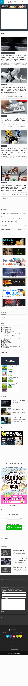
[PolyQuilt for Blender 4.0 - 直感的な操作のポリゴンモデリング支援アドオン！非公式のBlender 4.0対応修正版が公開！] (6, 570)
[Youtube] (8, 221)
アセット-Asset (7, 327)
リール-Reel (6, 339)
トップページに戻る (14, 204)
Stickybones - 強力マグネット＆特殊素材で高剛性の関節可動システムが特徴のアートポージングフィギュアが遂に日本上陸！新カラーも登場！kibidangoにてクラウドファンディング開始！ (14, 188)
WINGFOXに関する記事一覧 (6, 306)
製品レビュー (4, 84)
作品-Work (6, 340)
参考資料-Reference (5, 341)
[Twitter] (7, 636)
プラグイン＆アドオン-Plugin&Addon (11, 338)
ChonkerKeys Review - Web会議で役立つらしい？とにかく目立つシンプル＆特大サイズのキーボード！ (13, 120)
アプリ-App (4, 328)
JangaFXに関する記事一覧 (6, 286)
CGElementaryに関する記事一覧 (7, 245)
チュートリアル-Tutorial (8, 335)
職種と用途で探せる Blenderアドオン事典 (14, 467)
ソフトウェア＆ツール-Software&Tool (11, 333)
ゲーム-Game (4, 330)
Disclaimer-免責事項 (14, 649)
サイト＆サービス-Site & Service (10, 331)
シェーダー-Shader (7, 332)
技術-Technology (7, 342)
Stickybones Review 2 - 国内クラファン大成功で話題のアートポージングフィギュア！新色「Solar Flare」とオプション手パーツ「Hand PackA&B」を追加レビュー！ (14, 151)
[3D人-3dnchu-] (14, 2)
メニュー (2, 2)
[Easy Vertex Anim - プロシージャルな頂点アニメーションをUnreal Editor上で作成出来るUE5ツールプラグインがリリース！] (6, 411)
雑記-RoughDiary (5, 347)
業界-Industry (4, 345)
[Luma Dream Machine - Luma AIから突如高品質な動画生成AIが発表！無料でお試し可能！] (6, 420)
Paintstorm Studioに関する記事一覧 (8, 266)
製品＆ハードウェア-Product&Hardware (8, 52)
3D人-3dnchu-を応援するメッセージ (14, 515)
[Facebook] (5, 221)
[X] (2, 221)
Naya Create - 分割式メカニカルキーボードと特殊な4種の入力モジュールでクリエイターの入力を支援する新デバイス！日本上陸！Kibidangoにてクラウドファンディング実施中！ (13, 58)
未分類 (3, 343)
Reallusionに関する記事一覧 (6, 256)
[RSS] (15, 221)
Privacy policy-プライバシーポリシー (14, 645)
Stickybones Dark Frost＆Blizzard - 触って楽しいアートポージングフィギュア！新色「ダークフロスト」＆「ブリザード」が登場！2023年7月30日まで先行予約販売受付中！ (13, 90)
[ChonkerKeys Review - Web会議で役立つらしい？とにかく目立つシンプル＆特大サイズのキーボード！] (14, 107)
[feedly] (17, 636)
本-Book (5, 344)
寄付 (7, 518)
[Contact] (12, 221)
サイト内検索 (26, 2)
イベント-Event (7, 329)
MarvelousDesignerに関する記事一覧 (8, 276)
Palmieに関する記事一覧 (6, 296)
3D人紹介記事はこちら (14, 505)
